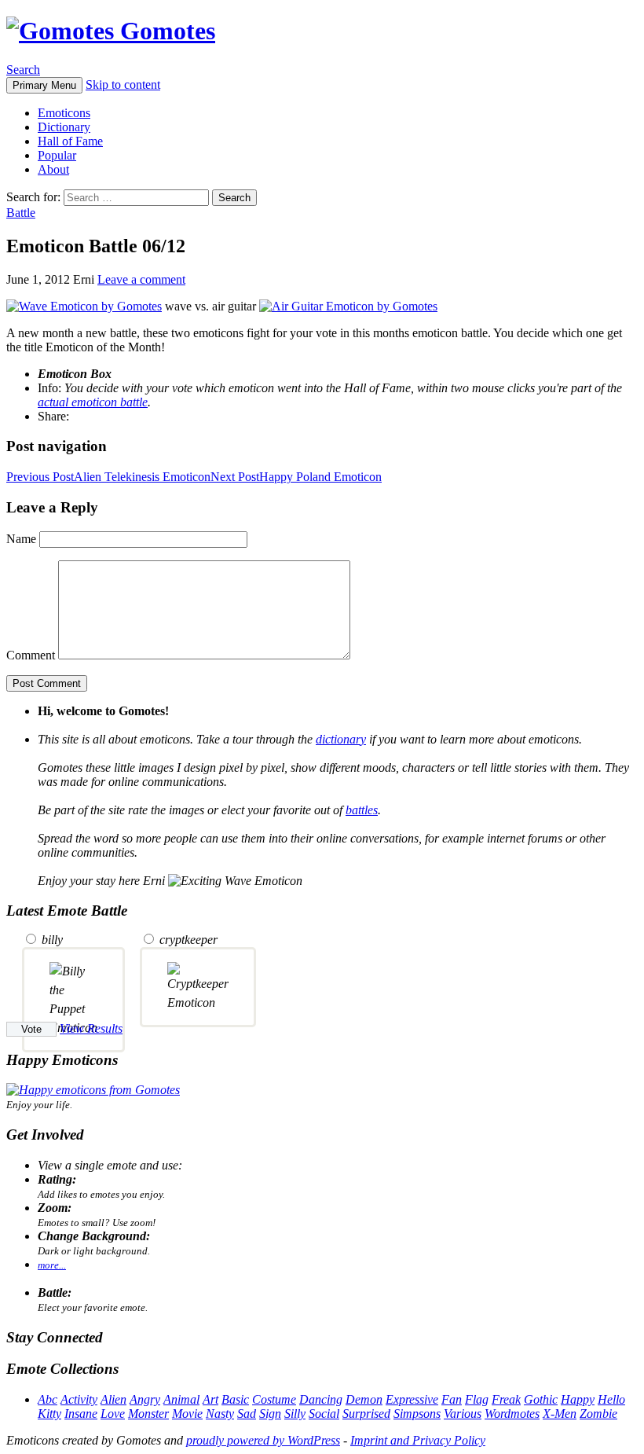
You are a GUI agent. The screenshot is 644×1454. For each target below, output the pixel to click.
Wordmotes (512, 1413)
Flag (476, 1399)
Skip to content (123, 84)
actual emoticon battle (93, 402)
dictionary (341, 739)
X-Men (559, 1413)
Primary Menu (44, 85)
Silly (295, 1413)
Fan (451, 1399)
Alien (113, 1399)
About (53, 169)
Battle (20, 212)
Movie (187, 1413)
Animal (181, 1399)
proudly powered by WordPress (263, 1440)
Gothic (541, 1399)
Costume (274, 1399)
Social (324, 1413)
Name (21, 538)
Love (113, 1413)
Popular (57, 155)
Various (462, 1413)
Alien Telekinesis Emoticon (108, 476)
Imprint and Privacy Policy (417, 1440)
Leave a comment (141, 279)
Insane (80, 1413)
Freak (506, 1399)
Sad (246, 1413)
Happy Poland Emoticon (296, 476)
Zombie (598, 1413)
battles (362, 810)
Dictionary (64, 127)
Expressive (412, 1399)
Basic (235, 1399)
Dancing (320, 1399)
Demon (364, 1399)
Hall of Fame (70, 141)
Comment (30, 655)
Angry (145, 1399)
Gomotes (164, 31)
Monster (148, 1413)
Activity (78, 1399)
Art (210, 1399)
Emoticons (64, 112)
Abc (47, 1399)
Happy (578, 1399)
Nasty (220, 1413)
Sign (270, 1413)
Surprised (366, 1413)
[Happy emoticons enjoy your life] (93, 1089)
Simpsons (417, 1413)
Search (23, 69)
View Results (91, 1028)
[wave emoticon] (84, 306)
